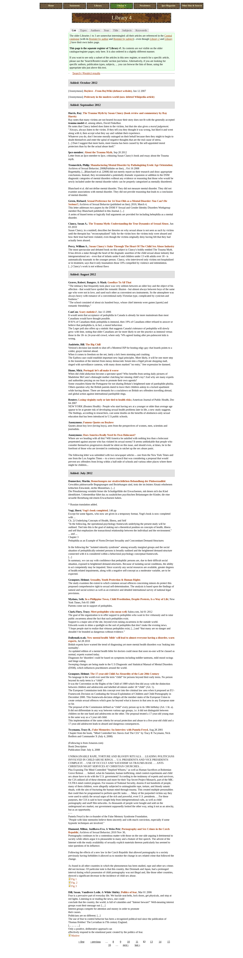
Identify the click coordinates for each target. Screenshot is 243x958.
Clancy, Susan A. (77, 223)
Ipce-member (75, 152)
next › (126, 945)
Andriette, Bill (76, 344)
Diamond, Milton (77, 829)
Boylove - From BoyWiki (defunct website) (108, 91)
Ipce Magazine (168, 5)
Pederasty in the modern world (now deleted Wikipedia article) (119, 96)
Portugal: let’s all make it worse (101, 370)
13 (151, 941)
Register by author (98, 39)
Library (98, 5)
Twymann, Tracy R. (79, 729)
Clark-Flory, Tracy (79, 611)
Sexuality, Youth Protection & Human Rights (115, 579)
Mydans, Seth (76, 599)
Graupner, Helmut (78, 579)
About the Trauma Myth (98, 152)
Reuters (72, 399)
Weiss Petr (114, 829)
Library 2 (155, 39)
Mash (103, 282)
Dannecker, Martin (79, 481)
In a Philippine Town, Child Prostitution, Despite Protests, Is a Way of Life (126, 599)
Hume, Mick (75, 370)
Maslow (75, 935)
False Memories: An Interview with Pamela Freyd (120, 729)
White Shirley (112, 892)
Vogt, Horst (74, 510)
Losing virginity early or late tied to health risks (104, 399)
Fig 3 (74, 886)
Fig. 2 (74, 882)
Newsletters (145, 5)
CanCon (73, 311)
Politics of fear (129, 892)
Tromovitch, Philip (78, 165)
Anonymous (75, 422)
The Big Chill (93, 344)
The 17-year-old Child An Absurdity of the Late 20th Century (124, 673)
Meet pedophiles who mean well (108, 611)
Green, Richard (77, 201)
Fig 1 (74, 879)
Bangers (91, 282)
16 (109, 945)
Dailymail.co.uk (77, 637)
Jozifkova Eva (97, 829)
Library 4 (121, 5)
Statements (75, 5)
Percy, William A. (78, 246)
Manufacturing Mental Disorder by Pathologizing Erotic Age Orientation (131, 165)
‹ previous (95, 941)
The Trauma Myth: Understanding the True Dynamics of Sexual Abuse (128, 223)
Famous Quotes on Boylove (98, 422)
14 (160, 941)
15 (168, 941)
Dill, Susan (74, 892)
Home (51, 5)
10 (128, 941)
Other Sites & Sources (192, 5)
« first (81, 941)
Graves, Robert (76, 282)
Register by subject (123, 39)
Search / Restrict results (86, 73)
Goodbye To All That (119, 282)
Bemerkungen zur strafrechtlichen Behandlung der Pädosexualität (128, 481)
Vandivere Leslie (91, 892)
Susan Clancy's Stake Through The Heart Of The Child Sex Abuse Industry (131, 246)
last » (137, 945)
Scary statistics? (88, 311)
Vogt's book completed (95, 510)
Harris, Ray (74, 113)
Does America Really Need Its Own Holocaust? (109, 435)
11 (137, 941)
